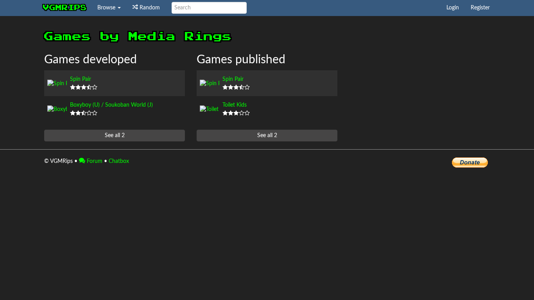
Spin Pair (80, 79)
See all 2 (115, 135)
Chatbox (119, 161)
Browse (107, 8)
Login (452, 8)
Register (480, 8)
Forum (93, 161)
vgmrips (65, 8)
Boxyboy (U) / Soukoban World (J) (111, 105)
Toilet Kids (234, 105)
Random (149, 8)
